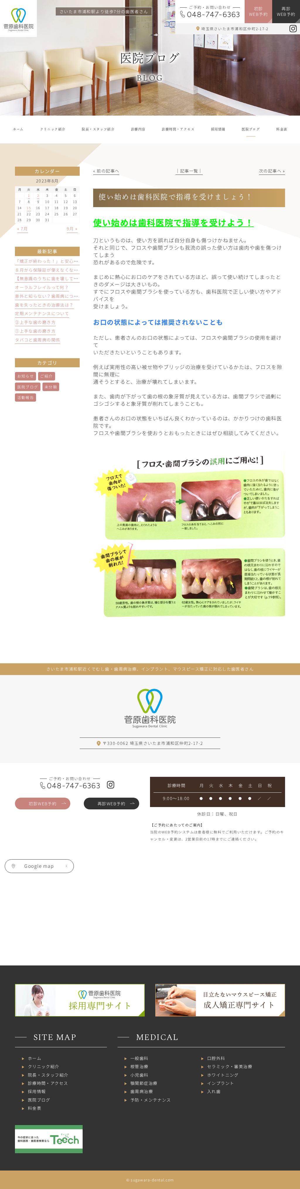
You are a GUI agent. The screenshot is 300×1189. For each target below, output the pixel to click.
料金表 (34, 1108)
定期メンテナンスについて (42, 313)
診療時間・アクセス (48, 1083)
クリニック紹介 (43, 1066)
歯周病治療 (141, 1091)
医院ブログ (27, 387)
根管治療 (139, 1066)
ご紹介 (46, 376)
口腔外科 (216, 1058)
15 (29, 207)
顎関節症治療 (143, 1083)
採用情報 (37, 1091)
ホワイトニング (223, 1075)
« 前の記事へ (106, 171)
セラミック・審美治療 (229, 1066)
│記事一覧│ (189, 171)
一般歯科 (139, 1058)
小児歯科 (139, 1075)
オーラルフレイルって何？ (42, 287)
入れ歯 (214, 1091)
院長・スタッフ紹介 (48, 1075)
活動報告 (25, 397)
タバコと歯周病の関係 (37, 340)
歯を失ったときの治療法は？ (44, 305)
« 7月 (22, 228)
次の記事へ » (272, 171)
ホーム (34, 1058)
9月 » (72, 228)
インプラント (220, 1083)
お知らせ (25, 376)
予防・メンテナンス (150, 1100)
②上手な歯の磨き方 (35, 322)
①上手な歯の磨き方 (35, 331)
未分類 (51, 387)
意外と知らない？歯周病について (49, 296)
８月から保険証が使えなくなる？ (49, 270)
